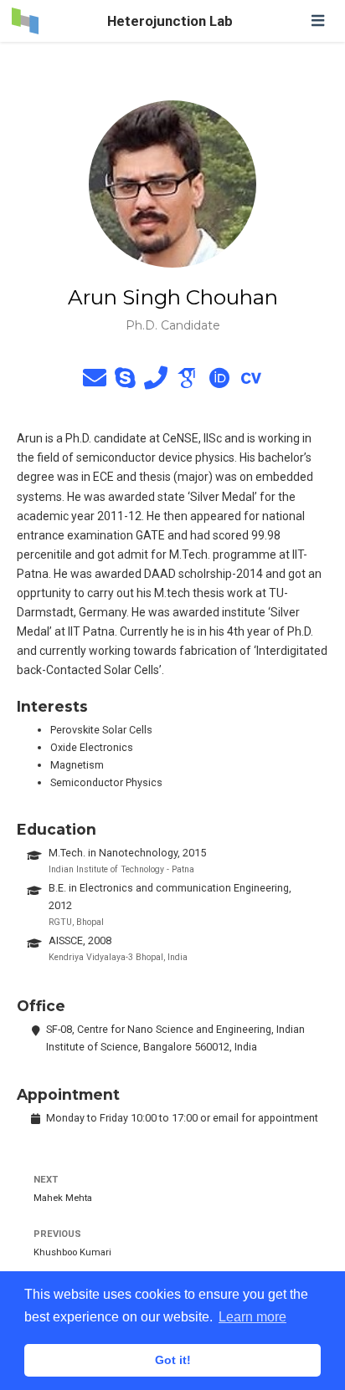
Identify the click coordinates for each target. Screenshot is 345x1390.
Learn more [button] (252, 1317)
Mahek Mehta (62, 1198)
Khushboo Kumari (72, 1252)
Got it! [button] (173, 1360)
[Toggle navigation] (317, 21)
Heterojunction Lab (170, 21)
